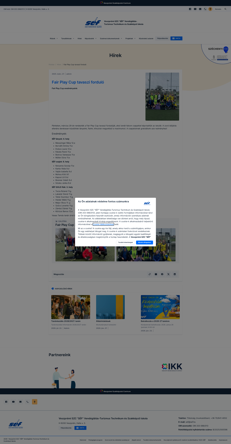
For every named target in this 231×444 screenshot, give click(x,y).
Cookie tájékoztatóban (103, 224)
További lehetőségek (125, 242)
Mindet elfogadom (144, 242)
